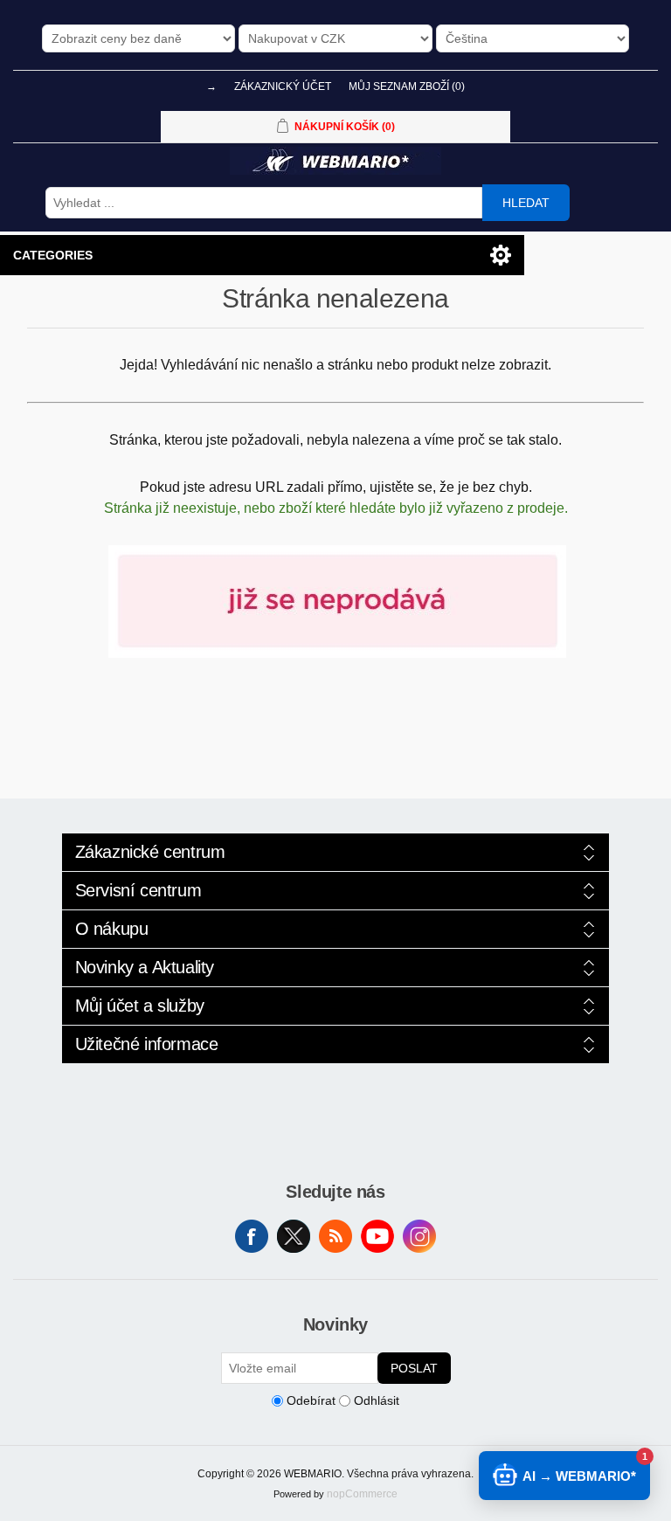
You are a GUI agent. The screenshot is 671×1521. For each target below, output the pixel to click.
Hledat (526, 203)
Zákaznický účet (282, 86)
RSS (335, 1236)
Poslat (414, 1368)
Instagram (419, 1236)
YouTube (377, 1236)
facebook (251, 1236)
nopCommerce (362, 1494)
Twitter (293, 1236)
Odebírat (311, 1400)
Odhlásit (376, 1400)
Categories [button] (53, 255)
